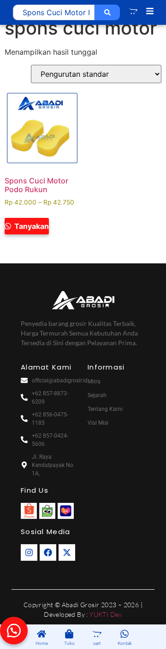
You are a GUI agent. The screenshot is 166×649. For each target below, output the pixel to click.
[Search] (107, 12)
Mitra (94, 381)
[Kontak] (124, 634)
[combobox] (54, 12)
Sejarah (97, 395)
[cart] (96, 634)
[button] (14, 630)
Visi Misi (98, 423)
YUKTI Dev (105, 614)
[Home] (41, 634)
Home (42, 643)
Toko (69, 643)
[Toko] (69, 634)
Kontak (125, 643)
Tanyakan (30, 226)
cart (97, 643)
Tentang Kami (105, 409)
